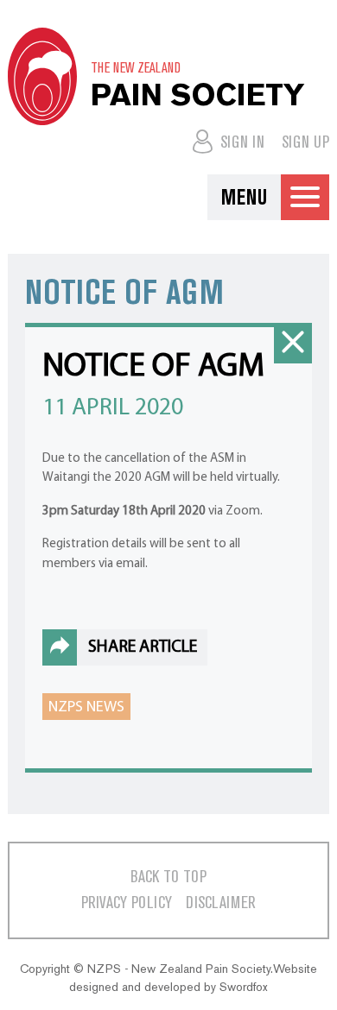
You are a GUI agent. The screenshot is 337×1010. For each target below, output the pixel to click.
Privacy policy (126, 903)
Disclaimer (221, 903)
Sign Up (305, 143)
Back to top (168, 877)
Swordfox (243, 987)
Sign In (240, 143)
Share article (142, 647)
